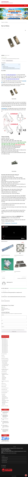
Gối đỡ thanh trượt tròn (5, 397)
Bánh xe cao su (4, 383)
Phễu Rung (3, 376)
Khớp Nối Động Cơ (4, 396)
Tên (2, 320)
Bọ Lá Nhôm (17, 58)
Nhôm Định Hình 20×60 (5, 343)
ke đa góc (20, 177)
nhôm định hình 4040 (15, 143)
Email (2, 323)
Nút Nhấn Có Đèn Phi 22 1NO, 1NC (22, 278)
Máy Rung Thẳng (4, 377)
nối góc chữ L (10, 182)
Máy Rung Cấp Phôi (4, 373)
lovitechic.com (7, 223)
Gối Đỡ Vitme (3, 404)
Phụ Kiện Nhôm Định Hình (11, 58)
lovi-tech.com (14, 223)
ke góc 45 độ (9, 177)
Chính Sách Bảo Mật (4, 460)
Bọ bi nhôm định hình (5, 184)
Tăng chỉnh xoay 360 (4, 389)
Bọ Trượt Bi (3, 278)
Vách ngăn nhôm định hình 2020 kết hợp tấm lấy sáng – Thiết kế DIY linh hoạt (6, 422)
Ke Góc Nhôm (3, 366)
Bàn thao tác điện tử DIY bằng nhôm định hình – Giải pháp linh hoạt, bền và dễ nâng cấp (5, 430)
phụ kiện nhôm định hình (11, 74)
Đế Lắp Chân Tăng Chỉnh (5, 365)
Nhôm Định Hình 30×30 (5, 346)
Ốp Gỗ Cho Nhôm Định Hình (5, 419)
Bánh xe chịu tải (4, 386)
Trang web (2, 326)
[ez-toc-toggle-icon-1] (19, 64)
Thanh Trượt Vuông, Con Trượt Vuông (5, 402)
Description (3, 60)
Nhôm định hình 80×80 (20, 144)
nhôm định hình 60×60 (6, 145)
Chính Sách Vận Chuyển (5, 457)
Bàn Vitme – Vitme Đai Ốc (5, 405)
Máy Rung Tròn (4, 378)
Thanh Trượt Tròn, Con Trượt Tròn (5, 399)
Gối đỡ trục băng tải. (16, 193)
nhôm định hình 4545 (10, 144)
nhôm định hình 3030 (21, 142)
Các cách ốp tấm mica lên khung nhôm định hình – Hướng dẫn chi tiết (11, 292)
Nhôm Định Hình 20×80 (5, 344)
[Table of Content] (19, 64)
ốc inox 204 (9, 176)
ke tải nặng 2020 (19, 186)
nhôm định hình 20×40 (16, 145)
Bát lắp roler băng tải (4, 362)
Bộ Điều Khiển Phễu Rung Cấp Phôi (5, 374)
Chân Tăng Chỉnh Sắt (4, 392)
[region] (14, 14)
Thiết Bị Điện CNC (4, 371)
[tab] (4, 60)
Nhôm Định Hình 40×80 (5, 351)
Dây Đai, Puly (3, 395)
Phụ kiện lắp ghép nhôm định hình (12, 78)
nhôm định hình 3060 (5, 143)
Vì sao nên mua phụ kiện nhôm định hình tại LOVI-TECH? (11, 68)
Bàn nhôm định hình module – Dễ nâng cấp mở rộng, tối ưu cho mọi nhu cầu (6, 426)
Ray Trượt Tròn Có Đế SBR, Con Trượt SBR (5, 401)
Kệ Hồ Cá (3, 355)
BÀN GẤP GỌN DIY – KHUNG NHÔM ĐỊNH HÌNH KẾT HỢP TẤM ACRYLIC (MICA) (13, 296)
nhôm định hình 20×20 (12, 142)
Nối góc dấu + (4, 182)
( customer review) (6, 55)
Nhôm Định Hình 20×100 (5, 345)
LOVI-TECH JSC (5, 1)
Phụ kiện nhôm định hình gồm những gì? (9, 67)
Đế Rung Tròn (3, 379)
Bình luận (2, 310)
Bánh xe (3, 190)
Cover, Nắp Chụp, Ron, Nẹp (5, 364)
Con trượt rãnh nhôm (4, 363)
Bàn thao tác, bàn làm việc (5, 358)
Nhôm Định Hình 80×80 (5, 352)
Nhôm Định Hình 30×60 (5, 347)
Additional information (9, 60)
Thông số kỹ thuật (5, 66)
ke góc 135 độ (15, 177)
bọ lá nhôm (12, 184)
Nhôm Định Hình (4, 338)
